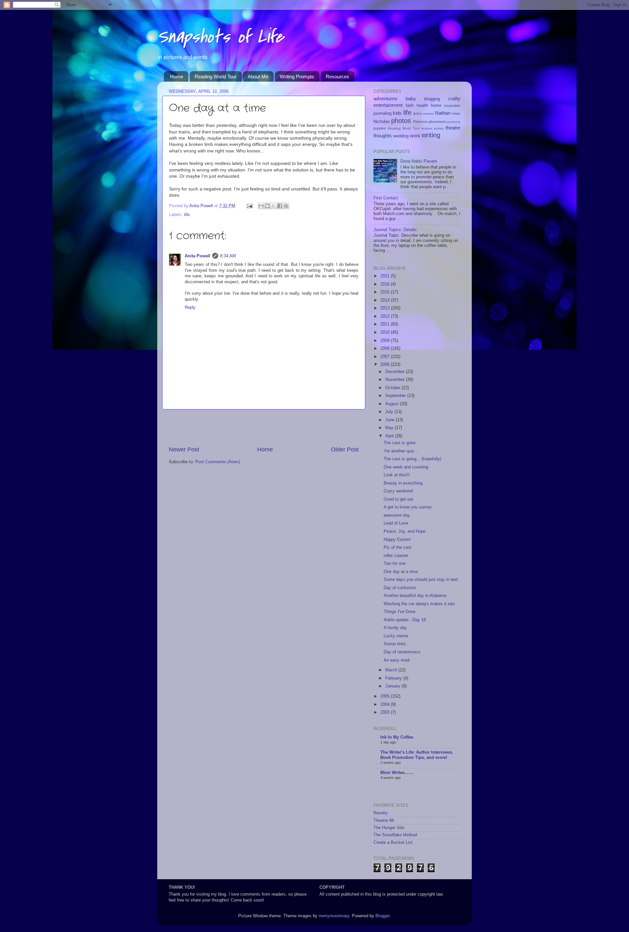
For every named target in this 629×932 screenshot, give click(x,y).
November (395, 379)
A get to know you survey (408, 507)
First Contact (385, 198)
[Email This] (261, 206)
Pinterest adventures (429, 122)
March (391, 670)
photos (401, 120)
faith (410, 105)
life (187, 214)
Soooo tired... (396, 644)
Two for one (395, 563)
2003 (385, 712)
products (453, 122)
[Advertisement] (263, 427)
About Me (258, 76)
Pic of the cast (397, 547)
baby (411, 98)
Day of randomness (402, 652)
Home (176, 76)
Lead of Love (396, 523)
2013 (385, 308)
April (390, 436)
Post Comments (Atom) (217, 462)
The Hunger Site (388, 827)
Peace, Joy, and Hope (405, 531)
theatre (453, 127)
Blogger (382, 916)
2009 (385, 340)
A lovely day (395, 627)
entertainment (388, 105)
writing (431, 135)
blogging (432, 99)
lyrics (417, 113)
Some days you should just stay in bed (421, 579)
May (390, 428)
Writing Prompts (297, 76)
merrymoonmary (334, 916)
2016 (385, 284)
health (422, 105)
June (390, 420)
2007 (385, 356)
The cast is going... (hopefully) (412, 459)
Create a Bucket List (392, 842)
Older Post (345, 449)
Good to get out (398, 499)
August (392, 404)
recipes (426, 128)
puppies (379, 128)
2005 (385, 696)
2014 (385, 300)
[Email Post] (249, 206)
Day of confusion (400, 587)
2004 (385, 704)
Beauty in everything (403, 483)
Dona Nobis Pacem (418, 161)
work (415, 135)
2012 (385, 316)
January (393, 686)
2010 (385, 332)
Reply (190, 307)
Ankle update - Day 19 (405, 620)
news (456, 113)
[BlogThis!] (267, 206)
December (395, 371)
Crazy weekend (398, 491)
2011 (385, 324)
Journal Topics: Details (395, 230)
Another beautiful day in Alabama (415, 595)
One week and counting (406, 467)
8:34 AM (228, 256)
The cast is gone (399, 443)
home (436, 105)
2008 (385, 348)
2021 (385, 276)
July (389, 411)
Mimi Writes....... (397, 772)
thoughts (382, 135)
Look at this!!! (397, 475)
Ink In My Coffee (396, 737)
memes (428, 113)
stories (439, 128)
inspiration (452, 106)
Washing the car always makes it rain (419, 604)
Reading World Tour (216, 76)
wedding (401, 136)
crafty (454, 98)
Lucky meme (396, 636)
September (396, 395)
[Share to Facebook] (279, 206)
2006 (385, 364)
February (394, 678)
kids (397, 113)
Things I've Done (399, 611)
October (393, 388)
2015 (385, 292)
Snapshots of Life (220, 37)
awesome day (397, 515)
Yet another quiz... (401, 451)
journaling (382, 113)
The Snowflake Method (395, 835)
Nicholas (381, 121)
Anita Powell (197, 256)
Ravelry (380, 813)
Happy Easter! (397, 539)
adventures (385, 98)
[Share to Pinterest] (286, 206)
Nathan (442, 113)
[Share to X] (273, 206)
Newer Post (184, 449)
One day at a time (401, 571)
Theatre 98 (383, 820)
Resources (337, 76)
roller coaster (396, 555)
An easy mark (397, 660)
